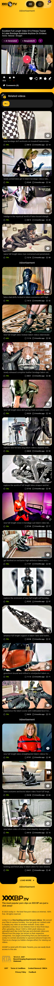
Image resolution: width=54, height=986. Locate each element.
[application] (27, 59)
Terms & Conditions (18, 968)
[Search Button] (40, 4)
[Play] (27, 59)
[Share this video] (36, 78)
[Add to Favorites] (31, 78)
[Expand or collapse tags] (40, 41)
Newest (11, 36)
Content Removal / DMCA (37, 968)
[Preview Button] (47, 135)
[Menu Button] (30, 4)
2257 (6, 968)
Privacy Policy (20, 972)
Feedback (32, 972)
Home (4, 36)
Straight (19, 36)
